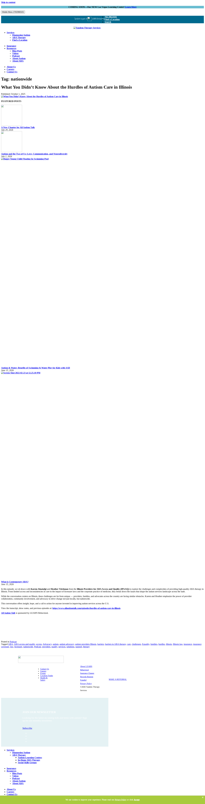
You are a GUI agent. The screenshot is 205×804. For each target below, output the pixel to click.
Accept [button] (137, 800)
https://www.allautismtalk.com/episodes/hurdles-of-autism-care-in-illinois (86, 608)
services (61, 646)
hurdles (161, 644)
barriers (100, 644)
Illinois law (178, 644)
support (78, 646)
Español (83, 680)
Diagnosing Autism (21, 35)
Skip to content (8, 2)
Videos (15, 53)
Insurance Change (87, 673)
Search (108, 22)
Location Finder (46, 676)
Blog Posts (17, 51)
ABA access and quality (24, 644)
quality (54, 646)
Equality (145, 644)
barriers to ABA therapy (115, 644)
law (11, 646)
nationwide (28, 646)
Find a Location (112, 19)
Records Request (86, 677)
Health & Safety (44, 679)
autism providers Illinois (85, 644)
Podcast (16, 56)
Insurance (11, 46)
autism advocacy (67, 644)
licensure (18, 646)
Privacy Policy (86, 684)
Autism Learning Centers (30, 757)
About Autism (19, 58)
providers (46, 646)
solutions (70, 646)
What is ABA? (14, 582)
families (153, 644)
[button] (203, 797)
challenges (136, 644)
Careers (10, 69)
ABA (10, 644)
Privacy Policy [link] (120, 800)
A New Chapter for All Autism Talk (18, 127)
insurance (188, 644)
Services (10, 32)
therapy (86, 646)
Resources (11, 48)
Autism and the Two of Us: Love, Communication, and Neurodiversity (34, 154)
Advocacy (47, 644)
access (39, 644)
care (129, 644)
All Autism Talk (8, 613)
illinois (169, 644)
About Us (11, 67)
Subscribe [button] (27, 728)
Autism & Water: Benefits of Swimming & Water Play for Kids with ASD (35, 368)
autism (55, 644)
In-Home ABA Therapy (29, 760)
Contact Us (12, 72)
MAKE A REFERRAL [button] (118, 679)
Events (43, 673)
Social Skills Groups (27, 762)
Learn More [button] (131, 7)
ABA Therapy (19, 37)
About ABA (18, 61)
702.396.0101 (111, 17)
